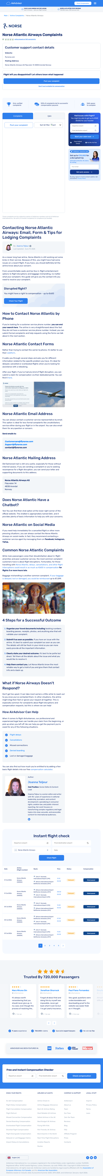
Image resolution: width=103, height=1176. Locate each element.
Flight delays (15, 735)
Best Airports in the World (47, 1134)
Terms (88, 1109)
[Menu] (95, 3)
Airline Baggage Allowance (47, 1105)
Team (66, 1109)
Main (6, 16)
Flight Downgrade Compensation (18, 1134)
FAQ (65, 1130)
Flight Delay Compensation (16, 1105)
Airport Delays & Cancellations (17, 1142)
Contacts (67, 1142)
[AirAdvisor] (14, 3)
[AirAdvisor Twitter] (91, 1157)
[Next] (54, 1023)
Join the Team (69, 1117)
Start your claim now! (83, 137)
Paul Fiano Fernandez (79, 990)
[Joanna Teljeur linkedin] (29, 819)
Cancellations (16, 740)
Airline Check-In (43, 1101)
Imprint (89, 1101)
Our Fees (67, 1113)
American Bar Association (47, 1170)
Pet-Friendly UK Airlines (46, 1130)
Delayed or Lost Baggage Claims (18, 1138)
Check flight (51, 858)
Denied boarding (17, 750)
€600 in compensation (48, 567)
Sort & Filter (45, 125)
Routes (40, 1146)
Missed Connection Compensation (19, 1117)
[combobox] (84, 125)
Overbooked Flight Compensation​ (18, 1125)
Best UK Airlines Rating (46, 1109)
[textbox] (83, 126)
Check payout (91, 880)
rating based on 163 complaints (25, 39)
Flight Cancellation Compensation (19, 1109)
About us (67, 1105)
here (10, 378)
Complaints (17, 116)
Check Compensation (83, 3)
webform (11, 353)
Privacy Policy (82, 178)
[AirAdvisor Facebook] (87, 1157)
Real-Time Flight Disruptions (48, 1138)
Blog (65, 1125)
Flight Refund (11, 1113)
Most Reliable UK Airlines (46, 1113)
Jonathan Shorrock (49, 990)
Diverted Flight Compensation (17, 1130)
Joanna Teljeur (22, 246)
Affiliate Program (70, 1134)
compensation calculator (42, 769)
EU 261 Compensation (14, 1101)
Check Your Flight (16, 301)
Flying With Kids (43, 1125)
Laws (88, 1113)
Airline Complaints (17, 16)
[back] (49, 1023)
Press (66, 1138)
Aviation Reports (43, 1142)
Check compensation (82, 1076)
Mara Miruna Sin (19, 990)
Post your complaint (51, 81)
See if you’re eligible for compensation (52, 86)
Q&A (49, 116)
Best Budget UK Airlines (46, 1121)
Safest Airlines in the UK (46, 1117)
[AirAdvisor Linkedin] (95, 1157)
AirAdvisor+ (68, 1101)
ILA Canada (26, 1170)
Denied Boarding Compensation (18, 1121)
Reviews (67, 1121)
